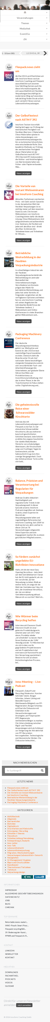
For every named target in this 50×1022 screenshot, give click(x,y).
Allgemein (11, 819)
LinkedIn (9, 950)
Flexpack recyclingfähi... (15, 929)
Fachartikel (11, 975)
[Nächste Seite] (45, 53)
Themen (25, 23)
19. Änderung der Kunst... (16, 932)
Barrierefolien (13, 821)
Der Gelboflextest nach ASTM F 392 (23, 790)
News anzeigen (23, 173)
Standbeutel (12, 865)
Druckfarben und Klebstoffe (20, 828)
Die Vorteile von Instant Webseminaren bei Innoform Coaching (24, 793)
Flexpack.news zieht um (18, 788)
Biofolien (11, 823)
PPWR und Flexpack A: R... (16, 936)
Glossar (9, 986)
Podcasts (10, 979)
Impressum (11, 890)
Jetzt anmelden (24, 1005)
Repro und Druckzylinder (18, 862)
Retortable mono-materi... (16, 922)
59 (38, 53)
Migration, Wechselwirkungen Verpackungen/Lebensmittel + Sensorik (25, 853)
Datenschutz (12, 897)
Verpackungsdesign (16, 872)
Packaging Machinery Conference (22, 802)
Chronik (9, 907)
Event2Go (25, 34)
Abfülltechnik (13, 816)
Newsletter (11, 954)
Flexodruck (12, 836)
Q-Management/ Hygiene (19, 860)
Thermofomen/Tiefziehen (19, 867)
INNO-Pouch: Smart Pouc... (17, 925)
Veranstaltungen (25, 18)
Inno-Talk (11, 845)
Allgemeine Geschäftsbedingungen (24, 893)
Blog (7, 904)
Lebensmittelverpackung (18, 850)
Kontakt (9, 957)
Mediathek (25, 28)
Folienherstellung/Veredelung (20, 838)
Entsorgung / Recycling (17, 831)
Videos (8, 982)
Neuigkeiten (12, 857)
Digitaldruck (13, 826)
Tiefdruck (11, 869)
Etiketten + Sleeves (15, 833)
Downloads (11, 972)
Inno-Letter (12, 843)
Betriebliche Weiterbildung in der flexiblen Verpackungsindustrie (22, 798)
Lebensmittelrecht (15, 848)
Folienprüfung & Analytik (18, 840)
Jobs (7, 900)
